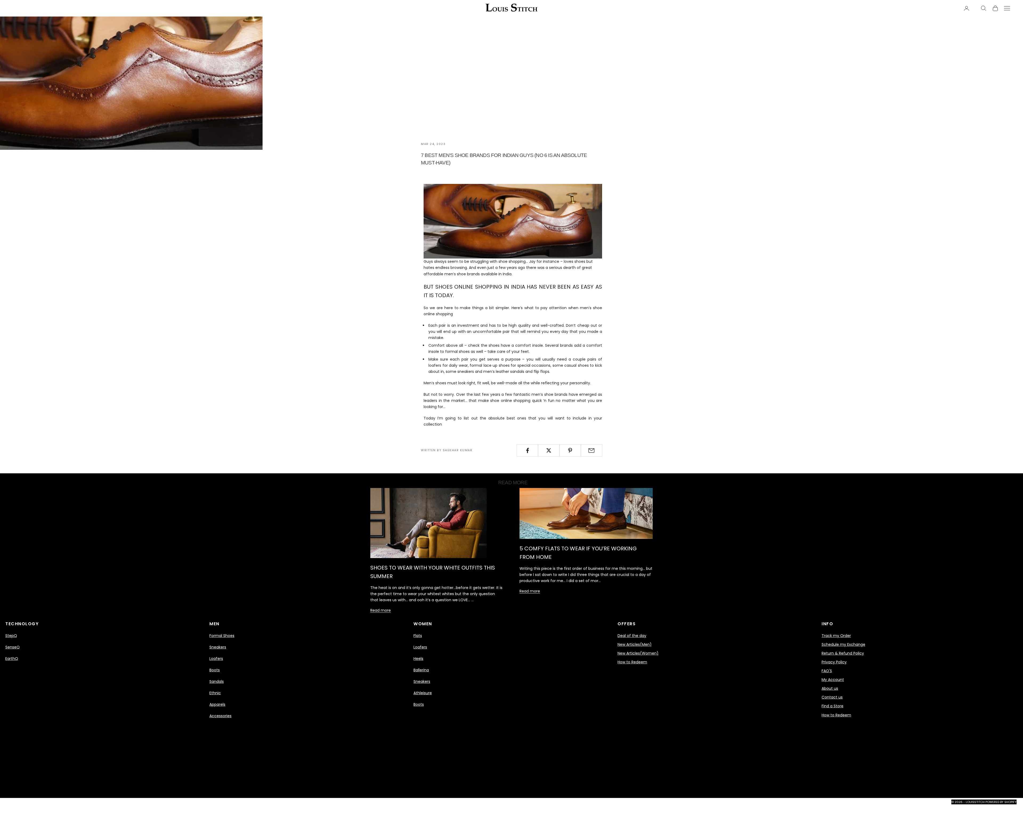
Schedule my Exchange (843, 644)
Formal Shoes (221, 635)
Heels (418, 658)
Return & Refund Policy (843, 653)
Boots (214, 670)
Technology (22, 624)
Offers (627, 624)
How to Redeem (632, 662)
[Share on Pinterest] (570, 450)
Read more (380, 610)
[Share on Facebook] (527, 450)
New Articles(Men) (635, 644)
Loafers (216, 658)
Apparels (217, 704)
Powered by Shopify (1001, 802)
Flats (417, 635)
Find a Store (832, 706)
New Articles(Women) (638, 653)
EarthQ (11, 658)
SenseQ (12, 647)
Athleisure (422, 693)
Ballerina (421, 670)
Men (214, 624)
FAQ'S (827, 670)
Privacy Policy (834, 662)
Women (422, 624)
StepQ (11, 635)
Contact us (832, 697)
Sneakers (217, 647)
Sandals (216, 681)
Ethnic (215, 693)
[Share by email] (591, 450)
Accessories (220, 716)
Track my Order (836, 635)
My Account (833, 679)
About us (830, 688)
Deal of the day (632, 635)
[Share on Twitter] (548, 450)
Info (827, 624)
